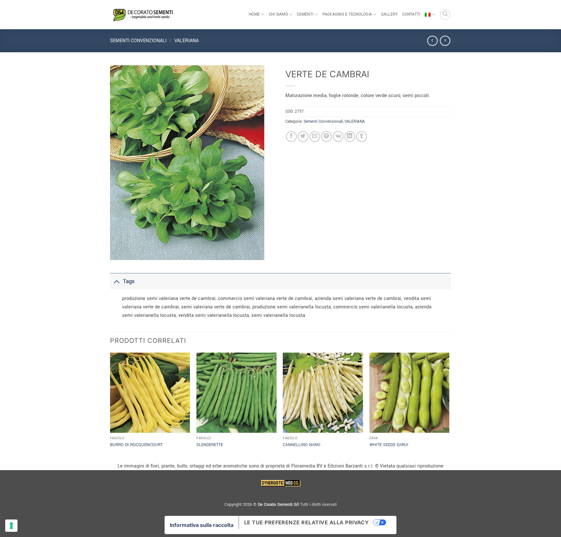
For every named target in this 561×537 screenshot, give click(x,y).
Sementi (305, 14)
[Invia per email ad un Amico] (314, 136)
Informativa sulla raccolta (201, 525)
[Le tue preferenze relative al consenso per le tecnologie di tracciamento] (11, 525)
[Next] (449, 406)
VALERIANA (186, 40)
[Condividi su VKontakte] (338, 136)
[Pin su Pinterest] (326, 136)
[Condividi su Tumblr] (361, 136)
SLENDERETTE (209, 445)
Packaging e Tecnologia (347, 14)
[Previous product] (445, 41)
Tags (128, 281)
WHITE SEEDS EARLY (388, 445)
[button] (445, 14)
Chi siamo (278, 14)
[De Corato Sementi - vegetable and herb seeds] (142, 14)
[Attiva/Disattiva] (116, 281)
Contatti (411, 14)
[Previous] (110, 406)
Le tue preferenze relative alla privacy (306, 522)
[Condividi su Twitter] (303, 136)
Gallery (389, 14)
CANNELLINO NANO (301, 445)
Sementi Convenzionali (138, 40)
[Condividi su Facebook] (291, 136)
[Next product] (432, 41)
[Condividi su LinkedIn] (349, 136)
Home (254, 14)
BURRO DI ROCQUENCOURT (136, 445)
